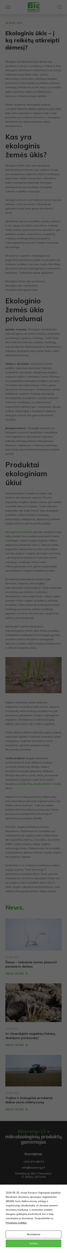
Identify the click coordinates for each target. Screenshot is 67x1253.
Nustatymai (33, 1234)
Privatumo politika (16, 1222)
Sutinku (33, 1243)
